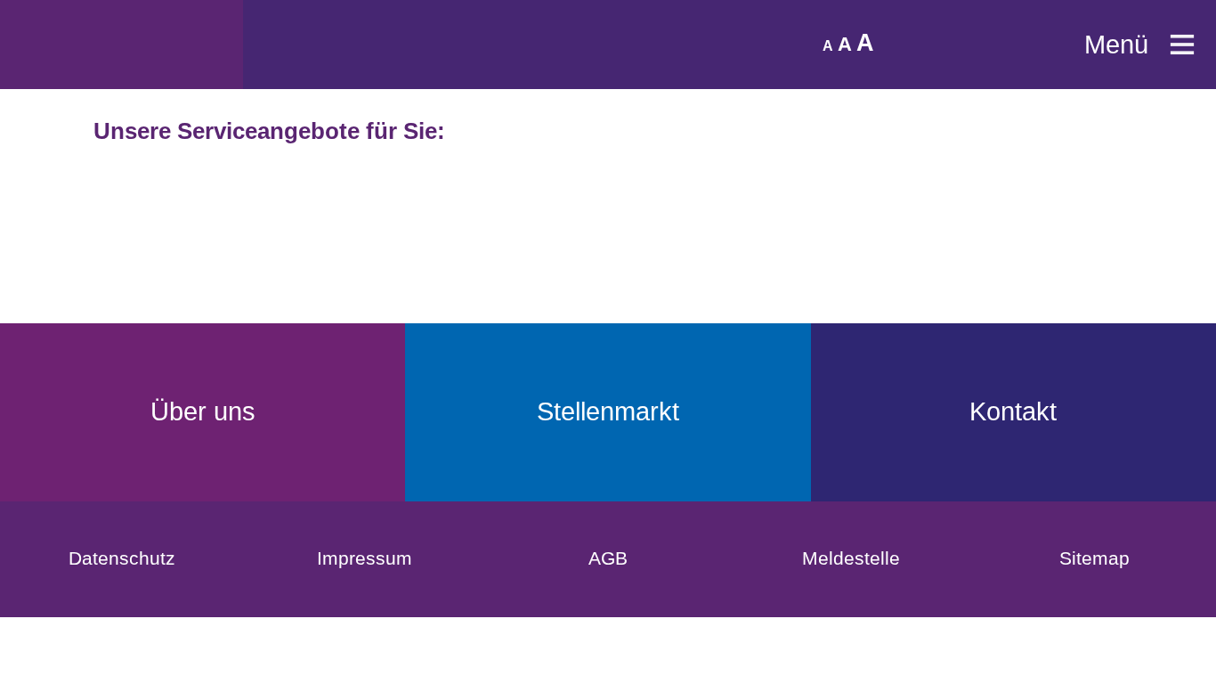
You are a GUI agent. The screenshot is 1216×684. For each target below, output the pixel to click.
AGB (608, 558)
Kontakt (1013, 411)
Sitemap (1094, 558)
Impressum (364, 558)
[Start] (121, 44)
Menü (1116, 44)
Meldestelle (851, 558)
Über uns (202, 411)
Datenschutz (122, 558)
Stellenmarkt (608, 411)
